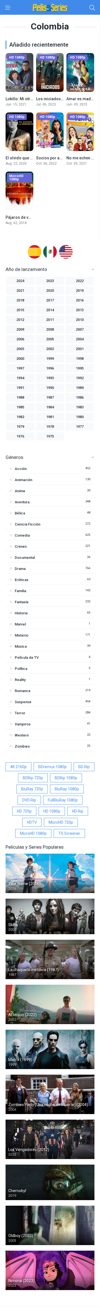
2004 (80, 339)
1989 (80, 388)
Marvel (20, 624)
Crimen (21, 546)
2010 (80, 320)
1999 (50, 358)
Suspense (23, 702)
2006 (20, 339)
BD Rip (84, 767)
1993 (50, 378)
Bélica (20, 513)
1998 (80, 358)
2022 (80, 281)
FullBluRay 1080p (63, 800)
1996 (50, 368)
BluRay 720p (32, 789)
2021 (20, 290)
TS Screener (69, 833)
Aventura (22, 502)
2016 (80, 300)
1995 (80, 368)
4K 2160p (18, 767)
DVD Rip (29, 800)
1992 (80, 378)
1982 (20, 417)
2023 (50, 281)
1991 (20, 388)
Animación (23, 480)
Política (21, 669)
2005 (50, 339)
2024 (20, 281)
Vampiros (23, 724)
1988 (20, 397)
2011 (50, 320)
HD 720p (24, 811)
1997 (20, 368)
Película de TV (27, 657)
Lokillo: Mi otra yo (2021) (28, 99)
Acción (21, 469)
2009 (20, 329)
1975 (50, 436)
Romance (23, 691)
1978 (50, 426)
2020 (50, 290)
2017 (50, 300)
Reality (20, 680)
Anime (20, 491)
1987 (50, 397)
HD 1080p (51, 811)
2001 (80, 349)
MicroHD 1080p (33, 833)
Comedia (22, 535)
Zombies (22, 746)
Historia (21, 613)
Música (21, 646)
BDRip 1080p (66, 778)
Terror (20, 713)
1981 (50, 417)
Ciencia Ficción (27, 524)
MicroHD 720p (61, 822)
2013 (80, 310)
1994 (20, 378)
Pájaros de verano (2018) (29, 217)
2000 (20, 358)
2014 (50, 310)
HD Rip (77, 811)
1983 (80, 407)
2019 (80, 290)
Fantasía (21, 602)
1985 (20, 407)
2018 (20, 300)
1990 (50, 388)
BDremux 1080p (52, 767)
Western (22, 735)
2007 (80, 329)
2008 (50, 329)
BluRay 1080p (67, 789)
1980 (80, 417)
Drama (20, 569)
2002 (50, 349)
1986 (80, 397)
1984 (50, 407)
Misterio (21, 635)
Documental (25, 558)
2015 (20, 310)
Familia (20, 591)
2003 (20, 349)
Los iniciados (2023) (54, 99)
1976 (20, 436)
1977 (80, 426)
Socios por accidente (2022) (62, 158)
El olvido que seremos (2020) (32, 158)
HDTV (32, 822)
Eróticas (21, 580)
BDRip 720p (33, 778)
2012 (20, 320)
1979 (20, 426)
